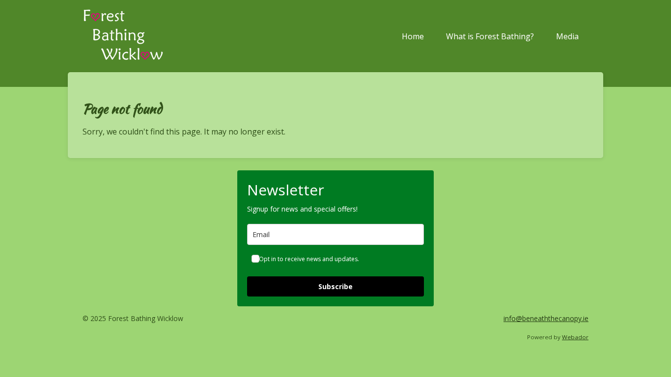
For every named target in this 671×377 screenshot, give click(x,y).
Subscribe (335, 286)
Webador (575, 337)
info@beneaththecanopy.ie (545, 318)
